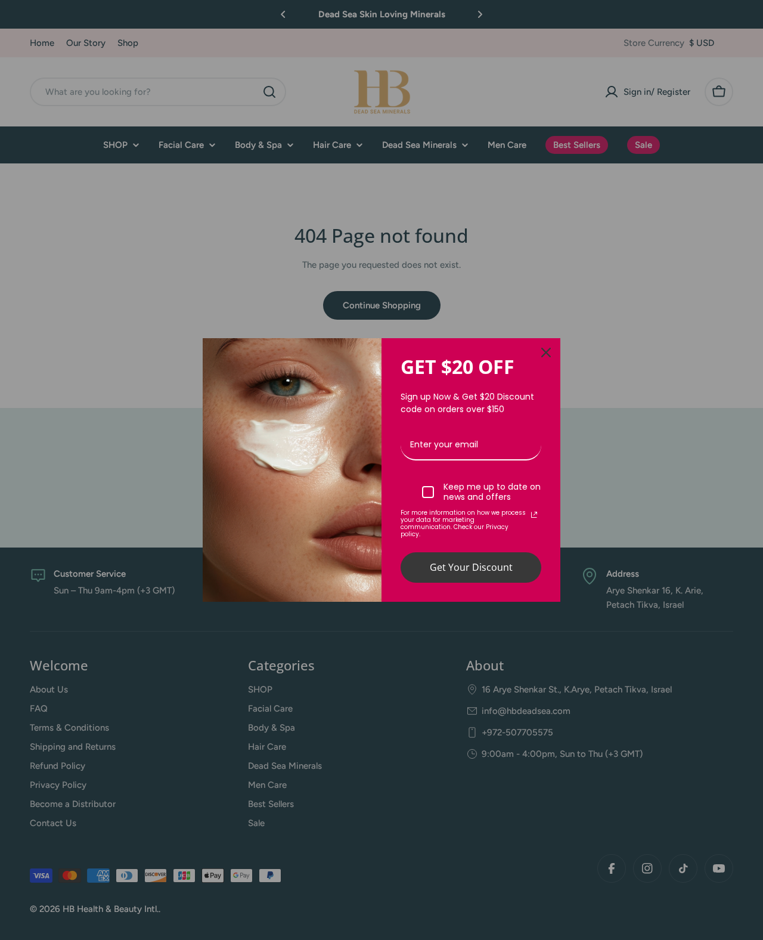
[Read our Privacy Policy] (534, 515)
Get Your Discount (471, 567)
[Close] (546, 352)
